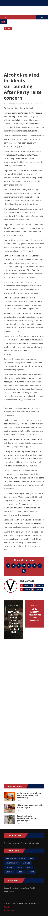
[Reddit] (29, 565)
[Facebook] (8, 565)
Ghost (6, 907)
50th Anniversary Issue (15, 858)
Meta (20, 867)
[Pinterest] (39, 565)
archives (26, 863)
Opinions (9, 872)
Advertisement (12, 863)
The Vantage (10, 103)
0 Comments (37, 103)
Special (21, 872)
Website (40, 586)
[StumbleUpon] (24, 571)
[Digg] (24, 565)
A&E (31, 858)
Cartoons (9, 867)
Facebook (38, 589)
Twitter (27, 589)
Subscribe (9, 910)
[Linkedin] (34, 565)
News (7, 29)
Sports (31, 872)
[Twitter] (13, 565)
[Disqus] (24, 682)
